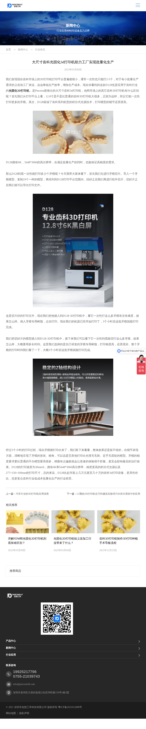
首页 (8, 49)
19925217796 (24, 671)
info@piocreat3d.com (24, 684)
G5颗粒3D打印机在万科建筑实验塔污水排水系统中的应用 (108, 493)
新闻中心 (23, 49)
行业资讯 (40, 49)
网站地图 (11, 713)
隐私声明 (24, 713)
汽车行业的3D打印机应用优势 (32, 493)
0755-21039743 (26, 676)
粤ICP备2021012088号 (70, 707)
